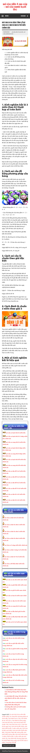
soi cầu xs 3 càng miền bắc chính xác (15, 545)
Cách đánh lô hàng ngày (19, 720)
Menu (6, 16)
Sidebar (23, 16)
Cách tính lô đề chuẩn (17, 726)
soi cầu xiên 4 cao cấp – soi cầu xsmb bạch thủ (15, 6)
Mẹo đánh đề (12, 738)
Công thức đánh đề (10, 732)
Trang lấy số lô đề (11, 742)
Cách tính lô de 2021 (15, 724)
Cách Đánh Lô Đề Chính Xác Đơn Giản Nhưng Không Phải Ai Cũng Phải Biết (16, 692)
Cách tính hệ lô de (7, 722)
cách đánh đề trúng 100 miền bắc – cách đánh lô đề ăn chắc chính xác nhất (16, 698)
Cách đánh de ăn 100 (14, 718)
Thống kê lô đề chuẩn (8, 745)
